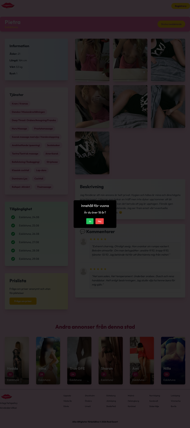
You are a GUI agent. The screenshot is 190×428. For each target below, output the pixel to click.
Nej (99, 221)
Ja (90, 221)
